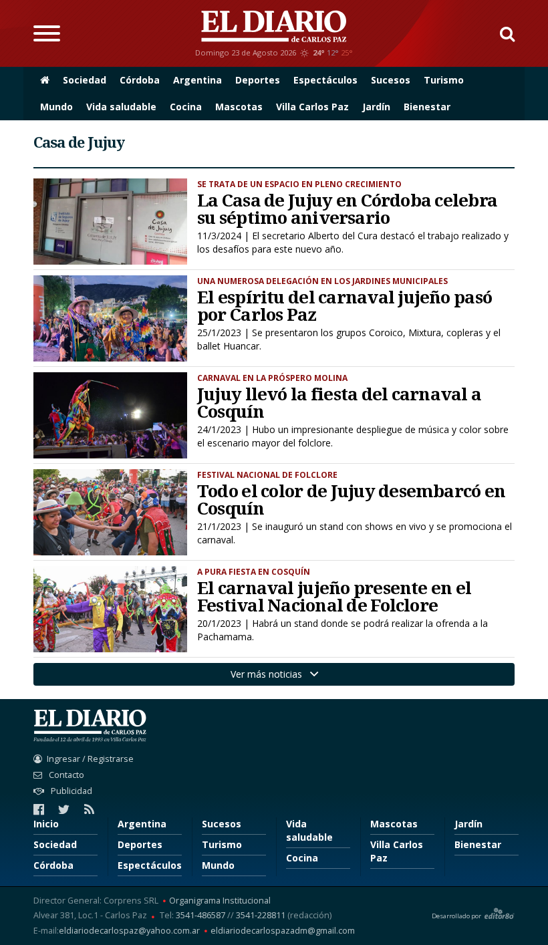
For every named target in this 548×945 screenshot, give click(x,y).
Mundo (56, 106)
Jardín (376, 106)
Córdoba (140, 80)
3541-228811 (260, 915)
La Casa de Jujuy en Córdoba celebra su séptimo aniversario (347, 208)
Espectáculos (325, 80)
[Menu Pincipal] (46, 33)
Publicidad (70, 791)
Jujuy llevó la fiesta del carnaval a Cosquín (339, 402)
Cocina (186, 106)
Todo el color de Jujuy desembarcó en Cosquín (351, 499)
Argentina (197, 80)
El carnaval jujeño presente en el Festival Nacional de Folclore (334, 596)
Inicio (46, 823)
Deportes (257, 80)
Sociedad (84, 80)
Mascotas (239, 106)
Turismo (444, 80)
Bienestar (427, 106)
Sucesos (390, 80)
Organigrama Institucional (220, 901)
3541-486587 (200, 915)
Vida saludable (121, 106)
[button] (502, 33)
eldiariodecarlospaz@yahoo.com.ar (129, 931)
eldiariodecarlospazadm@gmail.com (283, 931)
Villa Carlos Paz (312, 106)
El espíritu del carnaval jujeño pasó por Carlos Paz (344, 305)
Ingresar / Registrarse (90, 759)
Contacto (65, 775)
